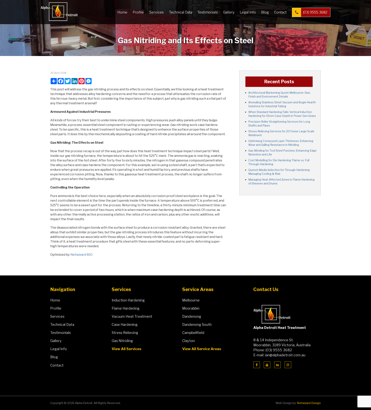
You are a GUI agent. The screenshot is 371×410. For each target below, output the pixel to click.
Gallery (228, 12)
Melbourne (191, 300)
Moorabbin (190, 308)
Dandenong (191, 316)
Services (156, 12)
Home (122, 12)
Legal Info (248, 12)
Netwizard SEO (82, 254)
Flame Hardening (126, 308)
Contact (280, 12)
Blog (265, 12)
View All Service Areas (201, 349)
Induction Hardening (128, 300)
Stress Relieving (125, 333)
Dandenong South (197, 325)
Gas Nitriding (122, 341)
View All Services (126, 349)
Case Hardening (125, 325)
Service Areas (198, 289)
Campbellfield (193, 333)
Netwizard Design (309, 403)
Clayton (188, 341)
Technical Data (180, 12)
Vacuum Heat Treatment (132, 316)
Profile (138, 12)
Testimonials (207, 12)
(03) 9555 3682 (315, 12)
